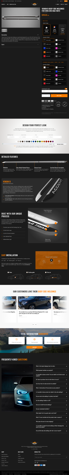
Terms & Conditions (5, 474)
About (19, 454)
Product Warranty (21, 458)
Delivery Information (21, 462)
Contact (66, 4)
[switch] (66, 88)
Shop (8, 4)
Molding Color (10, 135)
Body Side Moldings (5, 456)
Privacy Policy (11, 474)
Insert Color (23, 135)
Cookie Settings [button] (24, 474)
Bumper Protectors (5, 462)
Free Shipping (12, 1)
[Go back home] (34, 4)
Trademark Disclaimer (17, 474)
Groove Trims (4, 460)
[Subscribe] (66, 457)
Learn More (34, 347)
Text (36, 135)
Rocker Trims (4, 458)
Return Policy (20, 460)
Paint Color (34, 139)
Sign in (66, 1)
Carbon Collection (12, 4)
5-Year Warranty (18, 1)
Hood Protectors (4, 454)
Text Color (51, 135)
